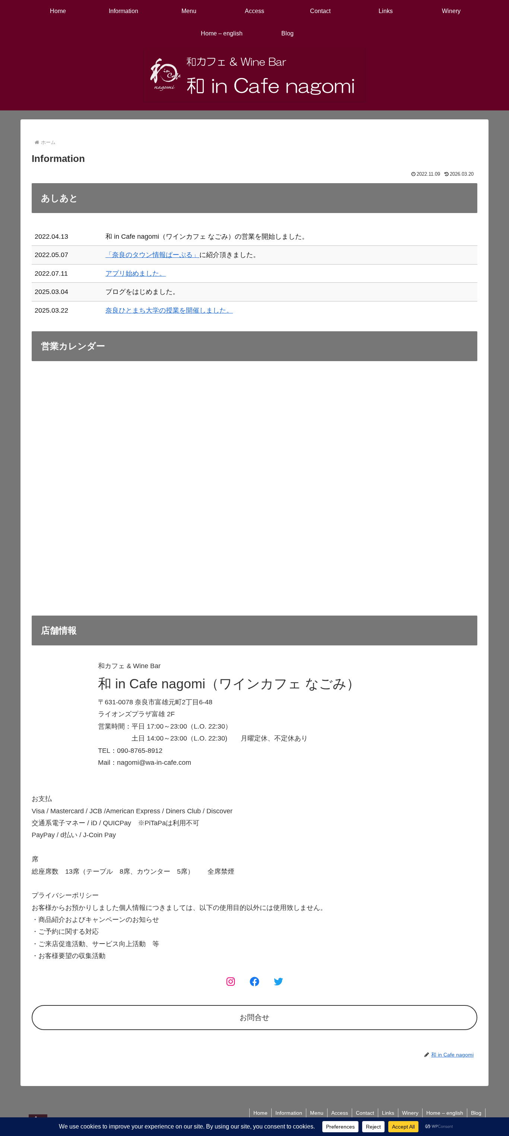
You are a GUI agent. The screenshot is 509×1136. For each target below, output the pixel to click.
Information (288, 1113)
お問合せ (254, 1017)
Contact (365, 1113)
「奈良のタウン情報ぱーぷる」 (152, 255)
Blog (476, 1113)
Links (388, 1113)
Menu (316, 1113)
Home (260, 1113)
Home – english (444, 1113)
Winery (410, 1113)
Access (339, 1113)
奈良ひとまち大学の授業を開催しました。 (169, 310)
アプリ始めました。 (135, 273)
